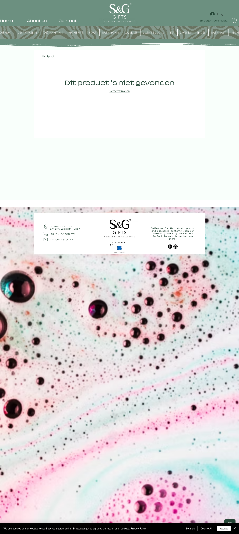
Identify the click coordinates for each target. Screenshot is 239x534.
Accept (224, 528)
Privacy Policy (138, 528)
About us (37, 21)
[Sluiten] (235, 528)
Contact (68, 21)
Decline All (206, 528)
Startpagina (49, 56)
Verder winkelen (120, 91)
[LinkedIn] (170, 246)
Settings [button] (190, 528)
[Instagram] (175, 246)
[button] (235, 20)
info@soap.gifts (61, 239)
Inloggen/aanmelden (214, 21)
